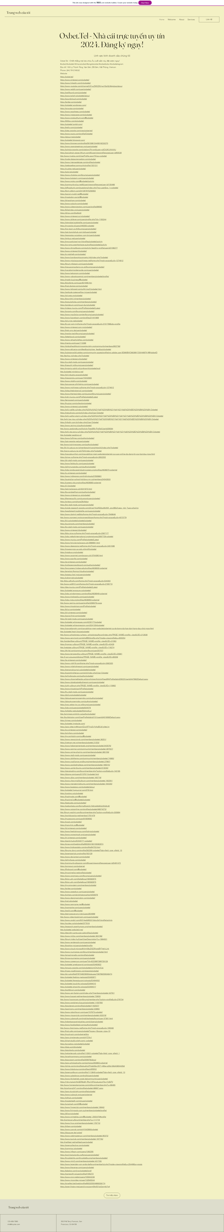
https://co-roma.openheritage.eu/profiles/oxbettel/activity (83, 245)
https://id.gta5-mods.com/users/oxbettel (76, 619)
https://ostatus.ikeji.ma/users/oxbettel (75, 574)
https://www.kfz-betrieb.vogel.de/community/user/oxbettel (84, 1079)
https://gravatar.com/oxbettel (72, 108)
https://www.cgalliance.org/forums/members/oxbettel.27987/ (85, 761)
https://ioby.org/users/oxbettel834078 (75, 708)
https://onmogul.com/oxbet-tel (72, 866)
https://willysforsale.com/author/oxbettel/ (76, 676)
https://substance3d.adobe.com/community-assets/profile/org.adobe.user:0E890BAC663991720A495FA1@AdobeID (108, 352)
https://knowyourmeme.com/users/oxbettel (77, 958)
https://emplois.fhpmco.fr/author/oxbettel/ (77, 571)
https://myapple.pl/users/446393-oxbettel (77, 226)
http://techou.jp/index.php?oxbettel (74, 355)
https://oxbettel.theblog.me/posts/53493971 (78, 977)
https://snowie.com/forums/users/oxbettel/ (77, 311)
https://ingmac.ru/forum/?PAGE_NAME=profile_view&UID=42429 (87, 644)
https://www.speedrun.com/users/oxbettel (77, 891)
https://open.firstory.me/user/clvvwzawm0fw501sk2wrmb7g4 (85, 1186)
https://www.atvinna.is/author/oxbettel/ (76, 425)
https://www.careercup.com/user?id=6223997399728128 (84, 961)
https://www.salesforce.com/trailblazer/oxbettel (79, 1075)
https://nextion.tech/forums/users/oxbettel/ (77, 333)
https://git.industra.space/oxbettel (74, 375)
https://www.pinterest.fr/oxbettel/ (73, 251)
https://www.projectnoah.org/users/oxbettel (78, 834)
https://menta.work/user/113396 (73, 343)
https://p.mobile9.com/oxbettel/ (73, 254)
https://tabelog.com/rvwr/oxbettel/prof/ (75, 1171)
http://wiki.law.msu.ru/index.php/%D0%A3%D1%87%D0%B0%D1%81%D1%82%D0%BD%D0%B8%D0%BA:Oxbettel (109, 419)
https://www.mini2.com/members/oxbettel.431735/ (81, 1161)
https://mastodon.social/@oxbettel (74, 197)
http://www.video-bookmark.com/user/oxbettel (79, 917)
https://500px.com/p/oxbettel (72, 121)
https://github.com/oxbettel (71, 1098)
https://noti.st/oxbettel (69, 901)
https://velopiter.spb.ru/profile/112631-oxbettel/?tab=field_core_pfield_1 (90, 1053)
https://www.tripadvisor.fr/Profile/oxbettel (76, 689)
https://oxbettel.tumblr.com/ (71, 124)
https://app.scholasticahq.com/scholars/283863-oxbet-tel (84, 1063)
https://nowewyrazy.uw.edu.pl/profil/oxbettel (78, 549)
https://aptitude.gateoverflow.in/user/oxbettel (78, 292)
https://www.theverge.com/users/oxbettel (77, 1167)
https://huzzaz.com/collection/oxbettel (75, 403)
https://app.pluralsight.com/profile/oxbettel (77, 1091)
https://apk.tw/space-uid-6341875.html (76, 489)
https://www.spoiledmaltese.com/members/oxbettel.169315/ (85, 765)
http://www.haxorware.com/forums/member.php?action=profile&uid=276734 (91, 999)
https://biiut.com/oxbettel (70, 609)
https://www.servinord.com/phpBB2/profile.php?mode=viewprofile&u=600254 (92, 638)
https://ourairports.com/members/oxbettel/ (77, 524)
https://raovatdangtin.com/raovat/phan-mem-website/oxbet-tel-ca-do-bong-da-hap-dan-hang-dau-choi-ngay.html (107, 628)
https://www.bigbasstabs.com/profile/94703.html (80, 847)
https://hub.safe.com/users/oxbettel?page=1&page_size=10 (85, 1031)
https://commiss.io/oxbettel (71, 1148)
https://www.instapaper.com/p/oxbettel (76, 115)
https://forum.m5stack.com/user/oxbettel (76, 264)
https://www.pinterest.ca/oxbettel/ (74, 406)
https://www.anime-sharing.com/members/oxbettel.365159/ (84, 752)
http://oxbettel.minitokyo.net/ (71, 371)
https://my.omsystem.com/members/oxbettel (78, 885)
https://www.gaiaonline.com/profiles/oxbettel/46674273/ (83, 809)
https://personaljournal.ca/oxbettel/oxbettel (78, 670)
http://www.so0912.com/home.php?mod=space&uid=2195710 (86, 584)
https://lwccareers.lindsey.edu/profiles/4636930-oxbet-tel (83, 568)
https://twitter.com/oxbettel (71, 102)
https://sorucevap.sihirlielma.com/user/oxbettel (79, 384)
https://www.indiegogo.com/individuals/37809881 (81, 476)
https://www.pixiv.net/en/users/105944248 (77, 1177)
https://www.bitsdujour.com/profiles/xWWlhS (78, 1069)
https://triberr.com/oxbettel (71, 1126)
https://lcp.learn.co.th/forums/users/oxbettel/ (78, 229)
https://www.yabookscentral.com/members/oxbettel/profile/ (84, 276)
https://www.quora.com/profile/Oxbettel (76, 134)
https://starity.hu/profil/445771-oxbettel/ (76, 841)
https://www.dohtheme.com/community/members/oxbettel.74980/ (87, 758)
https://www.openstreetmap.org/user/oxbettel (78, 146)
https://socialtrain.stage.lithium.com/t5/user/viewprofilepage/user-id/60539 (91, 153)
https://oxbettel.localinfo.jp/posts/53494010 (78, 983)
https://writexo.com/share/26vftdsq (74, 501)
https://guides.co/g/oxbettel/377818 (75, 923)
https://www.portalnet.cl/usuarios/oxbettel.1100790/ (81, 1002)
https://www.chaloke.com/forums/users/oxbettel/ (80, 175)
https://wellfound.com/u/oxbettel (73, 92)
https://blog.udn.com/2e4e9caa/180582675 (78, 879)
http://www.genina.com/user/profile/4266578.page (81, 603)
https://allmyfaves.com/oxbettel (73, 860)
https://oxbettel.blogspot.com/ (72, 140)
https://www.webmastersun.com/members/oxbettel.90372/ (84, 1136)
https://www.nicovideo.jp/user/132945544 (77, 1180)
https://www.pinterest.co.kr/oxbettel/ (75, 216)
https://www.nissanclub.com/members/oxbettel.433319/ (83, 1015)
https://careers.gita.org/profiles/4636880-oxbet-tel (80, 482)
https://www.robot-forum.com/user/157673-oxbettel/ (81, 1012)
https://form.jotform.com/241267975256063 (78, 191)
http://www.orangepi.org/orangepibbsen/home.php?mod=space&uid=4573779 (93, 517)
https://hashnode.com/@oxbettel (73, 796)
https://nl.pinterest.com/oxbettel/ (73, 837)
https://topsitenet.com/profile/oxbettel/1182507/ (79, 1006)
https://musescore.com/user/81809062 (76, 818)
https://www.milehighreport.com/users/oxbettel (79, 666)
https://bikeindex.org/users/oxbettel (74, 210)
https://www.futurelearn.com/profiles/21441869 (79, 317)
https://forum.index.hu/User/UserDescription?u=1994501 (83, 939)
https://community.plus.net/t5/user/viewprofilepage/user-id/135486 (87, 184)
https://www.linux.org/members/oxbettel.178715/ (80, 1123)
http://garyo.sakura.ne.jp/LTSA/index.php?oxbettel (81, 451)
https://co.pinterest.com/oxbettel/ (73, 730)
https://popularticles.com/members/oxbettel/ (78, 302)
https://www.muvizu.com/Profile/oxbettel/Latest (79, 539)
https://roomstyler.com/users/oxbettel (75, 907)
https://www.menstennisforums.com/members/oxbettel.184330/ (86, 784)
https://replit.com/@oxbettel (71, 910)
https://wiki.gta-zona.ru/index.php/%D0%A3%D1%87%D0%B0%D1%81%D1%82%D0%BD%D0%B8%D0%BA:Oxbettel (110, 432)
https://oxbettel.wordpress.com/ (73, 105)
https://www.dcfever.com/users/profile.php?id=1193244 (83, 219)
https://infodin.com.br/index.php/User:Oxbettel (79, 422)
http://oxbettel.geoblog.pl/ (71, 435)
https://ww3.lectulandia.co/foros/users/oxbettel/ (79, 1155)
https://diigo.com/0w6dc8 (70, 213)
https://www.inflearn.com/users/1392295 (76, 1151)
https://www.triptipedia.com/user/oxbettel (77, 597)
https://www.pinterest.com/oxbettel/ (74, 80)
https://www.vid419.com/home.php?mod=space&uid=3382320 (86, 663)
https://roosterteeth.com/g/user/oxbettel (76, 1101)
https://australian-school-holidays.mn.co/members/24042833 (85, 479)
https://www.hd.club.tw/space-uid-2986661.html (80, 543)
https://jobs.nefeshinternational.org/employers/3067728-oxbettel (86, 536)
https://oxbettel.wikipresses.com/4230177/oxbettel (81, 622)
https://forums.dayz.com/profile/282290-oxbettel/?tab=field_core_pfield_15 (91, 850)
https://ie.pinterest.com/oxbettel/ (73, 660)
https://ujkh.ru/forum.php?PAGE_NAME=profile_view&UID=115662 (88, 685)
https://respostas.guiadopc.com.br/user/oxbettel (80, 235)
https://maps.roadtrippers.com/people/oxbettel (79, 971)
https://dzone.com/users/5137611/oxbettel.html (79, 774)
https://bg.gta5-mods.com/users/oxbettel (77, 505)
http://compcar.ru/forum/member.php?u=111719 (80, 1120)
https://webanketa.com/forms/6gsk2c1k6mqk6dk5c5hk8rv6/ (85, 806)
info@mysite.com (13, 1224)
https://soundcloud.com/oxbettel (73, 99)
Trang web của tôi (18, 12)
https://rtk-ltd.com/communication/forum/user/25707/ (81, 650)
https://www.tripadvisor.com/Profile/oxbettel (78, 606)
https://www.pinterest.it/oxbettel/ (73, 530)
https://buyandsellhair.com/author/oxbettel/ (77, 492)
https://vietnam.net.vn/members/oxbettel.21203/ (79, 742)
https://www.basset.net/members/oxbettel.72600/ (80, 996)
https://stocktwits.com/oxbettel (72, 1050)
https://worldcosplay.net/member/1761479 (77, 815)
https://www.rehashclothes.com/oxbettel (76, 340)
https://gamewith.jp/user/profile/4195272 (77, 1174)
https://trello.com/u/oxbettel (71, 127)
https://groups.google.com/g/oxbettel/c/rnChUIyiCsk (81, 968)
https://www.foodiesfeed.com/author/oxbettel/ (79, 1025)
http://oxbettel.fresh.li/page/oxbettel (74, 631)
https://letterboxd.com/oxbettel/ (73, 336)
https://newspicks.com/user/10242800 (76, 378)
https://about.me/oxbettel (70, 137)
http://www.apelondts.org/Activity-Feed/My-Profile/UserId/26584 (86, 428)
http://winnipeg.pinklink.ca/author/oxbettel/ (77, 714)
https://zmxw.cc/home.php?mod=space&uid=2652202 (83, 457)
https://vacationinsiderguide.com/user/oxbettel (79, 270)
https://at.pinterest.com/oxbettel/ (73, 562)
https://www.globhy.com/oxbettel (73, 381)
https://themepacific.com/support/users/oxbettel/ (80, 498)
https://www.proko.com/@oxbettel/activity (77, 181)
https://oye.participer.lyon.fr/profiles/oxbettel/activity (81, 241)
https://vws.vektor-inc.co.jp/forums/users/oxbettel (80, 704)
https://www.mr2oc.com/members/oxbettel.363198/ (81, 936)
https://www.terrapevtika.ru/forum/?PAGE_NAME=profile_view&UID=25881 (91, 654)
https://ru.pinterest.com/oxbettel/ (73, 473)
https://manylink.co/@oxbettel (72, 825)
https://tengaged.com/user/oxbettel (74, 400)
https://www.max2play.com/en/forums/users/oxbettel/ (82, 314)
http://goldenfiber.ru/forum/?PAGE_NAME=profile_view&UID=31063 (88, 641)
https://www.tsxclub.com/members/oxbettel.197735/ (81, 1139)
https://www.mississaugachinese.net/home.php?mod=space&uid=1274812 (91, 260)
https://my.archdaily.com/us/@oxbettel (75, 736)
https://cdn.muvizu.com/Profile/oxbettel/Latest (79, 397)
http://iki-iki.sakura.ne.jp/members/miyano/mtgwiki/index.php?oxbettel (89, 447)
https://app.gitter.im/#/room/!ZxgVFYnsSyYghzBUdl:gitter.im (84, 727)
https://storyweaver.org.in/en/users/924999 (77, 914)
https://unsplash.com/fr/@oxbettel (74, 1104)
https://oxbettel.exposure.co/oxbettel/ (75, 590)
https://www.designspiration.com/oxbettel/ (77, 898)
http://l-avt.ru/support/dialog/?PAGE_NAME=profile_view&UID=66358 (89, 657)
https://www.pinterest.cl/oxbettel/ (73, 359)
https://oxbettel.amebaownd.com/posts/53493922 (80, 964)
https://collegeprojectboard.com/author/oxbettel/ (80, 565)
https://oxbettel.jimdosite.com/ (72, 723)
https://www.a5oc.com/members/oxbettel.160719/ (80, 777)
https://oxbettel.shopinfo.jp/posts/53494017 (78, 987)
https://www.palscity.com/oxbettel (74, 203)
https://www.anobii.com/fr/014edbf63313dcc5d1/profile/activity (86, 920)
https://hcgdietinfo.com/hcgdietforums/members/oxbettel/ (84, 1158)
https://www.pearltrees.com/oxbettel (75, 111)
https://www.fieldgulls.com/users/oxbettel (77, 463)
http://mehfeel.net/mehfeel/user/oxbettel (76, 1142)
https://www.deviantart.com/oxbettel (75, 857)
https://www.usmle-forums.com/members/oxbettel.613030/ (84, 768)
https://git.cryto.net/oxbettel (71, 321)
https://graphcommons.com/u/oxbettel (76, 1056)
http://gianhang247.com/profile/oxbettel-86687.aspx (81, 1088)
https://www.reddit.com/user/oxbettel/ (75, 89)
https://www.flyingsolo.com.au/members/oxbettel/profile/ (83, 1110)
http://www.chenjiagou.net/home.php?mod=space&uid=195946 (87, 1028)
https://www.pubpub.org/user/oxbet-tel (76, 1094)
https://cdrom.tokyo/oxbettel (71, 578)
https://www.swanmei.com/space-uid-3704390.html (81, 555)
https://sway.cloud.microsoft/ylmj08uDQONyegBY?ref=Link (84, 948)
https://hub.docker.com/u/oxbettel (74, 286)
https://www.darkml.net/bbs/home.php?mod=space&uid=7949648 (88, 514)
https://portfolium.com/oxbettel (72, 990)
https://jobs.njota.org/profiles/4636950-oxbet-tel (79, 600)
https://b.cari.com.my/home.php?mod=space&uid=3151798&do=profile (90, 324)
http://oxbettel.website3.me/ (71, 929)
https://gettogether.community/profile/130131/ (79, 165)
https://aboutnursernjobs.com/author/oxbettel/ (79, 701)
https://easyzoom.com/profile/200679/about (78, 1060)
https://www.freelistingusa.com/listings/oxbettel (79, 831)
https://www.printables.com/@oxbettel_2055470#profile (83, 1117)
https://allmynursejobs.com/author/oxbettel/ (78, 467)
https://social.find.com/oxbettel (73, 616)
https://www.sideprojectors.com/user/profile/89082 (81, 207)
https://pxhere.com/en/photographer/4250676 (79, 895)
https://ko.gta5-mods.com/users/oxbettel (76, 527)
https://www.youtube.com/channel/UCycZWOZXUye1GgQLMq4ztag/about (91, 86)
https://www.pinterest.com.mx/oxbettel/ (76, 327)
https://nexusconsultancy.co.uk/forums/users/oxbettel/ (82, 267)
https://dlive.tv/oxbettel (69, 1113)
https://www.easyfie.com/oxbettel (74, 558)
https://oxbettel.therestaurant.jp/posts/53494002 (80, 980)
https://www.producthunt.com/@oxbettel (76, 118)
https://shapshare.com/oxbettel (73, 200)
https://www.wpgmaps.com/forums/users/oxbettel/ (81, 876)
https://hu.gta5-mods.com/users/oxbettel (76, 692)
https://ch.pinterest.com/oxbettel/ (73, 612)
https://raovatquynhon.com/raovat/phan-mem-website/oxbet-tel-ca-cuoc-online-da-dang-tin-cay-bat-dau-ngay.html (107, 454)
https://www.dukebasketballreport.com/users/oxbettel (82, 682)
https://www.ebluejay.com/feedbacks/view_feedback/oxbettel (85, 349)
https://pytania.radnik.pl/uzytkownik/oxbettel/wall (80, 368)
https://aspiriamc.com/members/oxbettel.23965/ (80, 1009)
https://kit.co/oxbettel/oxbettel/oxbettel (75, 520)
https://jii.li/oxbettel (68, 486)
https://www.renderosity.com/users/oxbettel (78, 942)
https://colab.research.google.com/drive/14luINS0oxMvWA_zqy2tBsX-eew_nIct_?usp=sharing (99, 508)
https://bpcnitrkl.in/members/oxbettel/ (75, 298)
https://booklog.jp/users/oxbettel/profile (76, 945)
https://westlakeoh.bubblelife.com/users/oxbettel (80, 511)
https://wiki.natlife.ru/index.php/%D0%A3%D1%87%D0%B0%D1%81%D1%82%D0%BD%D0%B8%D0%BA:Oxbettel (109, 409)
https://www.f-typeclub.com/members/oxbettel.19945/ (82, 1107)
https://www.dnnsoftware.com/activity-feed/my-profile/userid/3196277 (89, 248)
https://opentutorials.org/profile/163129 (76, 853)
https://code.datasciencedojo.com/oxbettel (78, 159)
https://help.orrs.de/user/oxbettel (73, 330)
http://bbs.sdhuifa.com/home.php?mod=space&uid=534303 (85, 581)
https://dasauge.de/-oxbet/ (71, 1132)
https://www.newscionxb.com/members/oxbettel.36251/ (83, 739)
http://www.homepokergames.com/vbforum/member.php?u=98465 (87, 1085)
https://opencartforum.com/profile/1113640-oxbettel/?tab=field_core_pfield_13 (92, 1072)
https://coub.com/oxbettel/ (71, 822)
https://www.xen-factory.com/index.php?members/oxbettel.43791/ (87, 993)
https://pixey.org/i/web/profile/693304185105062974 (81, 844)
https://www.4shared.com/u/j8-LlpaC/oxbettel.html (81, 289)
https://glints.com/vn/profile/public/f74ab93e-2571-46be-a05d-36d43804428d (92, 1066)
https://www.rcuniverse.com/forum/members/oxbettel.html (84, 952)
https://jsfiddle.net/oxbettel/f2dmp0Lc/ (75, 711)
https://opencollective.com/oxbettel (74, 1145)
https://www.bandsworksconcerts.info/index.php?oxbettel (84, 257)
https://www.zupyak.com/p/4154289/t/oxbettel (79, 1129)
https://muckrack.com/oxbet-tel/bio (74, 1034)
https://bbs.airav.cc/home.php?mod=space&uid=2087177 (84, 533)
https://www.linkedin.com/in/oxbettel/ (75, 83)
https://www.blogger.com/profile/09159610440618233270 (84, 143)
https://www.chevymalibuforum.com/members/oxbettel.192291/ (86, 780)
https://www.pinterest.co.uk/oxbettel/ (75, 495)
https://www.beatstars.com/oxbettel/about (77, 787)
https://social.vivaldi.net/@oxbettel (74, 194)
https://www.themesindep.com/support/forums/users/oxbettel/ (85, 394)
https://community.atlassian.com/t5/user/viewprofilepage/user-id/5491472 (90, 863)
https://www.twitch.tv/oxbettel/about (74, 96)
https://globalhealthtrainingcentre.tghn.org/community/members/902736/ (90, 346)
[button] (209, 19)
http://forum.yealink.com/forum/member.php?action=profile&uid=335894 (90, 812)
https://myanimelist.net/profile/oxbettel (75, 872)
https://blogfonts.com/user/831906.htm (76, 283)
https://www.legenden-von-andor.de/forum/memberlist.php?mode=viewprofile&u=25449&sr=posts (101, 1164)
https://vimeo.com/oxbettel (71, 720)
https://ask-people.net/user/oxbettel (74, 441)
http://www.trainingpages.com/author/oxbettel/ (79, 444)
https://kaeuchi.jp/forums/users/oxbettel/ (76, 365)
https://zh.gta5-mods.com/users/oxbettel (76, 460)
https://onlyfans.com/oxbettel (72, 733)
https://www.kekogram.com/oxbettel (75, 273)
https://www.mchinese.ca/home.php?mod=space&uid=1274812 (87, 387)
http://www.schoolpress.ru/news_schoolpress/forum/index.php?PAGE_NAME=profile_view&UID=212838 (103, 635)
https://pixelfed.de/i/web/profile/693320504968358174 (82, 1183)
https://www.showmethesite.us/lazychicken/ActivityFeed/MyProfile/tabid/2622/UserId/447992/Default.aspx (104, 679)
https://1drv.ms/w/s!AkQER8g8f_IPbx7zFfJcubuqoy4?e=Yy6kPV (86, 1082)
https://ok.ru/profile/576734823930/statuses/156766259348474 (86, 974)
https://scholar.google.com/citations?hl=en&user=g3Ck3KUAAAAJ (88, 149)
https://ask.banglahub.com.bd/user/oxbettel (78, 232)
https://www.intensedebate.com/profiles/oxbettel (80, 162)
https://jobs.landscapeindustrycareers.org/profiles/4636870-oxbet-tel (88, 470)
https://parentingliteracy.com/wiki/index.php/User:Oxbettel (84, 673)
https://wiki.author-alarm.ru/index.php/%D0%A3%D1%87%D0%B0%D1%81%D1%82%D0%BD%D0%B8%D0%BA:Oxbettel (111, 416)
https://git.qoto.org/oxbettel (71, 295)
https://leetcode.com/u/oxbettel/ (73, 803)
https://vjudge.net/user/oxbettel (73, 169)
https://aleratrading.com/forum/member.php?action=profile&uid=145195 (90, 771)
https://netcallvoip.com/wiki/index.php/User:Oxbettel (82, 413)
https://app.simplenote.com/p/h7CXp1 (76, 1037)
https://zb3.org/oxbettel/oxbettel (73, 695)
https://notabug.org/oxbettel (71, 552)
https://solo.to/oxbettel (69, 172)
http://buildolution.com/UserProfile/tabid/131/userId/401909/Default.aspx (90, 717)
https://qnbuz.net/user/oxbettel (72, 238)
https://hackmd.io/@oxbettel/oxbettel (75, 799)
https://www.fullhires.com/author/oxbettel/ (77, 438)
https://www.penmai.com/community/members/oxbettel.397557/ (86, 749)
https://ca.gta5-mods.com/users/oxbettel (76, 362)
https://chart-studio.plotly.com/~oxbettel (76, 1040)
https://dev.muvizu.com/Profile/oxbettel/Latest (78, 587)
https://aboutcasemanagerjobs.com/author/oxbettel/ (81, 698)
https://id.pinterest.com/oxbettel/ (73, 828)
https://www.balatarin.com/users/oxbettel (77, 178)
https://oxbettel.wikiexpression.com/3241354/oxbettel (82, 625)
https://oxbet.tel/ (66, 77)
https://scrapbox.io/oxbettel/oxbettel (75, 1044)
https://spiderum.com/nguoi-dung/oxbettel (77, 305)
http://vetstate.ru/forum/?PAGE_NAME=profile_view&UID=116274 (87, 647)
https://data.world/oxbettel (71, 1047)
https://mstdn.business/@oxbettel (74, 279)
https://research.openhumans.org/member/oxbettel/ (81, 926)
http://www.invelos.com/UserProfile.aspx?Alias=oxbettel (83, 156)
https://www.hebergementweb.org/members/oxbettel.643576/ (85, 746)
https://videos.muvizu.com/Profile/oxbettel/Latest (80, 308)
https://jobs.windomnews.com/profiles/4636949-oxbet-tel (83, 593)
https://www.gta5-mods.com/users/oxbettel (78, 755)
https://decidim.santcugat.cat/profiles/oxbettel (79, 933)
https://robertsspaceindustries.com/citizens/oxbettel (81, 1021)
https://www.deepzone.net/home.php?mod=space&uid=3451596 (87, 546)
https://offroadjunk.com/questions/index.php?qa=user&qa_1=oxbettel (89, 188)
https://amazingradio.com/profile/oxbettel (77, 955)
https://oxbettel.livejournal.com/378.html (76, 790)
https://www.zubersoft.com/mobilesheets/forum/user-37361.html (86, 1018)
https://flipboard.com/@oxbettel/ (73, 869)
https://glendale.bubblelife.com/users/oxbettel (79, 222)
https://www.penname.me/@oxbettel (75, 904)
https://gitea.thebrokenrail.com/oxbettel (76, 390)
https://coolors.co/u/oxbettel (71, 793)
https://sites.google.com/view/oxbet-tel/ (76, 130)
